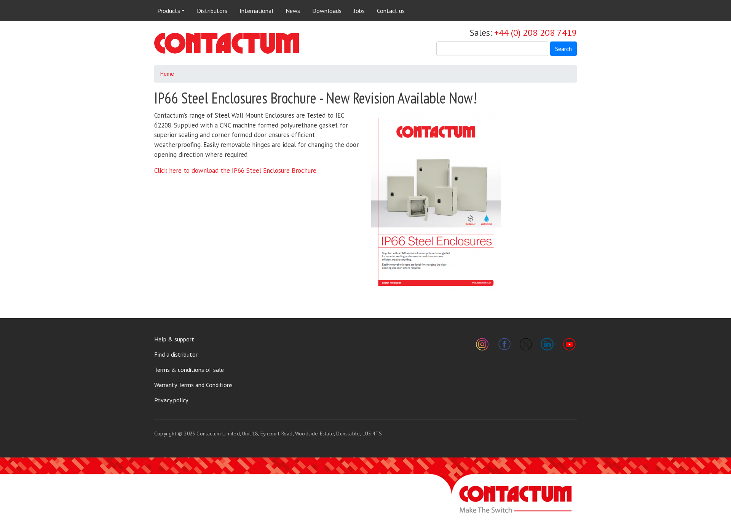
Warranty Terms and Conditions (193, 385)
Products (168, 10)
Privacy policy (171, 400)
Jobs (359, 10)
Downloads (327, 10)
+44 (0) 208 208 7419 (535, 32)
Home (167, 73)
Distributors (212, 10)
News (293, 10)
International (256, 10)
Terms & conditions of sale (189, 369)
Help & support (174, 339)
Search (563, 49)
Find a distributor (176, 354)
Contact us (391, 10)
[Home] (226, 43)
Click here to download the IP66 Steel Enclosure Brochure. (236, 170)
